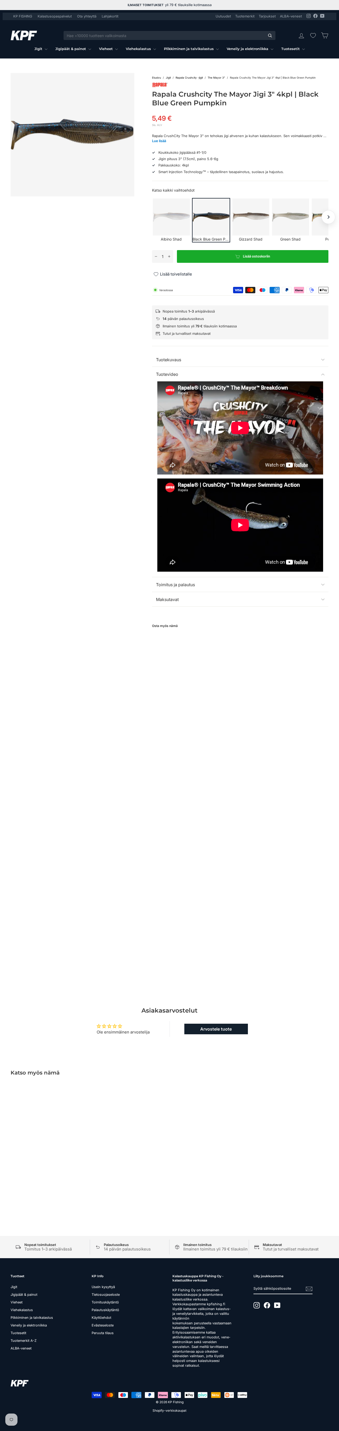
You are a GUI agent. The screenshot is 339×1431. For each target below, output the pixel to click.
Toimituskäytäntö (105, 1302)
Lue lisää (159, 141)
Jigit (38, 49)
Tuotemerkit (245, 16)
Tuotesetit (291, 49)
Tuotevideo (167, 374)
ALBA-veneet (291, 16)
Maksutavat (167, 599)
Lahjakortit (110, 16)
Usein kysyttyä (103, 1287)
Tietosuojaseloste (106, 1295)
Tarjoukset (267, 16)
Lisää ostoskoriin (48, 1159)
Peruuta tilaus (103, 1333)
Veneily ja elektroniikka (248, 49)
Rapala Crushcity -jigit (189, 77)
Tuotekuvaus (168, 359)
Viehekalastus (139, 49)
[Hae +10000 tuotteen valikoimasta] (269, 35)
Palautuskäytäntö (105, 1310)
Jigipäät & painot (71, 49)
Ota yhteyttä (86, 16)
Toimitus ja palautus (175, 584)
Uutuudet (223, 16)
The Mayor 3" (216, 77)
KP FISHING (22, 16)
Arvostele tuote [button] (216, 1029)
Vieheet (106, 49)
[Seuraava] (328, 217)
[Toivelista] (313, 35)
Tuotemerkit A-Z (24, 1341)
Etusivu (156, 77)
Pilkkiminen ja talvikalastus (189, 49)
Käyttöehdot (101, 1318)
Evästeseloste (103, 1325)
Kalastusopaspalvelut (55, 16)
